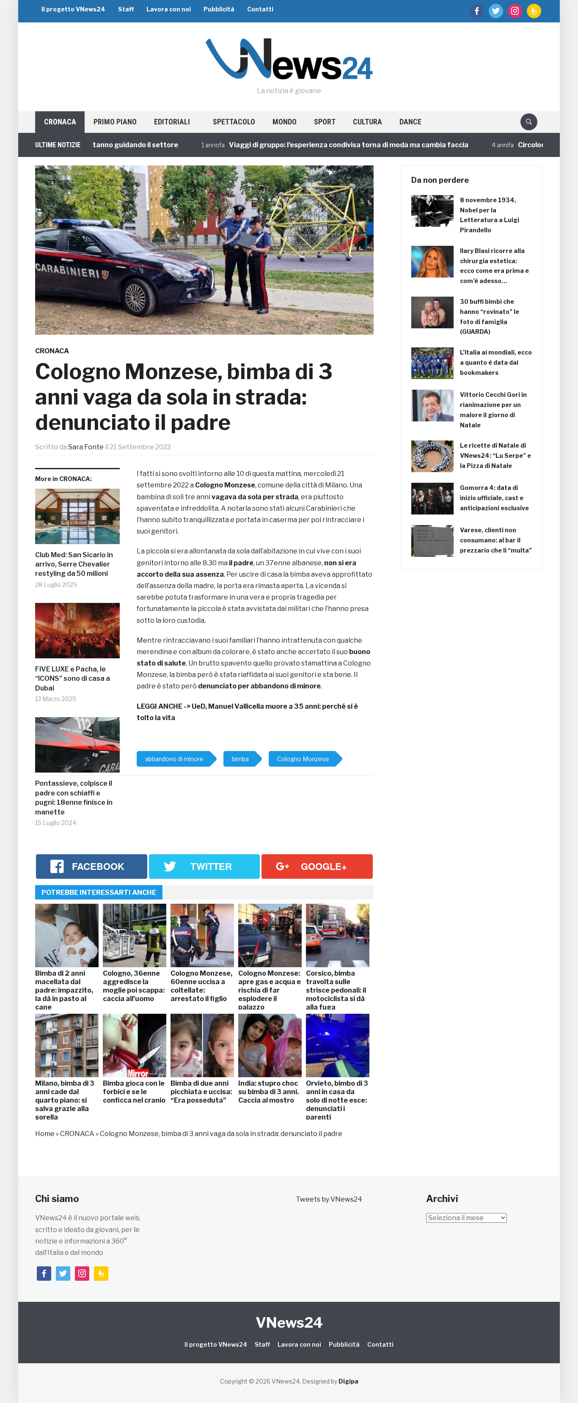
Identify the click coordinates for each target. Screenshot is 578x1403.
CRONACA (60, 121)
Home (45, 1134)
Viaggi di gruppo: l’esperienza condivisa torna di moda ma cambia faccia (320, 145)
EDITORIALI (172, 121)
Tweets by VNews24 (329, 1199)
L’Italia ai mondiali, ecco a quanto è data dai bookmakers (496, 362)
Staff (126, 9)
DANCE (410, 121)
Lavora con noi (168, 9)
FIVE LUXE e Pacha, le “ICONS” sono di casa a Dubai (72, 678)
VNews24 (289, 1322)
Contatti (260, 9)
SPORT (325, 121)
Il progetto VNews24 (73, 9)
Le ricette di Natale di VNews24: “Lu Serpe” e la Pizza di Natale (495, 455)
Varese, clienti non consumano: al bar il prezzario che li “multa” (496, 540)
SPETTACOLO (234, 121)
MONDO (284, 121)
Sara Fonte (86, 447)
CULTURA (367, 121)
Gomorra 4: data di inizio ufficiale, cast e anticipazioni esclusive (494, 498)
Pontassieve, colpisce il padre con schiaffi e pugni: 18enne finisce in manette (74, 797)
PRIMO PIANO (115, 121)
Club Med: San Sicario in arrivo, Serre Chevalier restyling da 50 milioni (74, 564)
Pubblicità (219, 9)
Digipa (348, 1381)
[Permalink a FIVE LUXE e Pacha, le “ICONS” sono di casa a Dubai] (77, 634)
